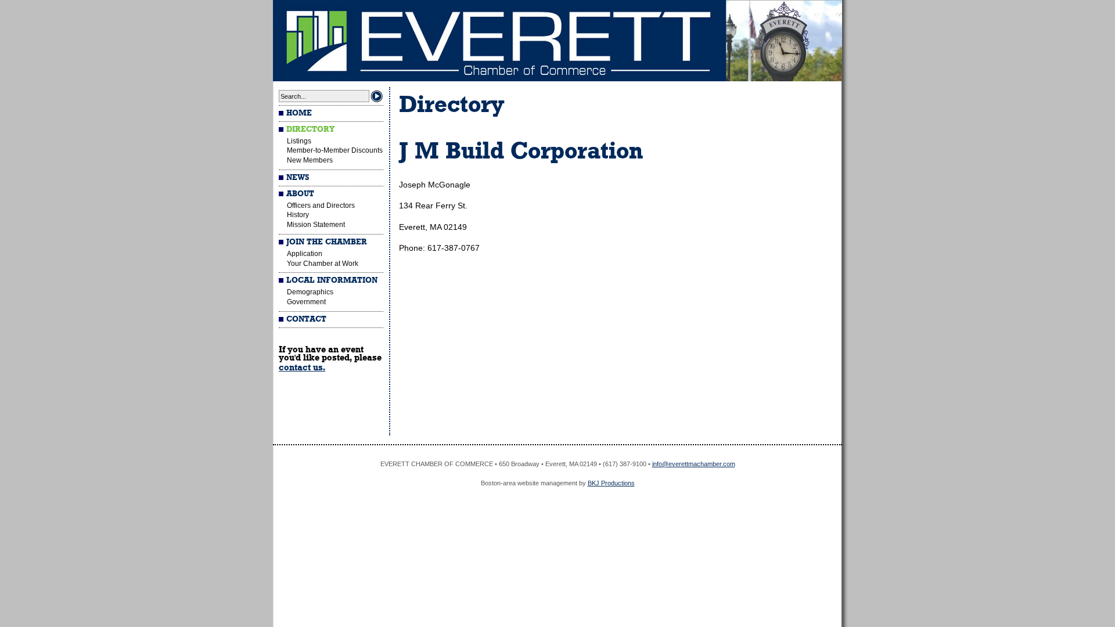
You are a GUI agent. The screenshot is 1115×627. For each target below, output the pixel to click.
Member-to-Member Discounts (335, 150)
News (297, 178)
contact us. (302, 367)
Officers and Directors (321, 205)
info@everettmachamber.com (693, 463)
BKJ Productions (611, 483)
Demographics (310, 292)
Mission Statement (316, 225)
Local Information (331, 280)
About (300, 194)
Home (299, 113)
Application (304, 254)
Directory (310, 129)
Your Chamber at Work (322, 264)
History (298, 215)
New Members (310, 160)
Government (306, 302)
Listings (299, 141)
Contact (306, 319)
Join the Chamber (326, 242)
